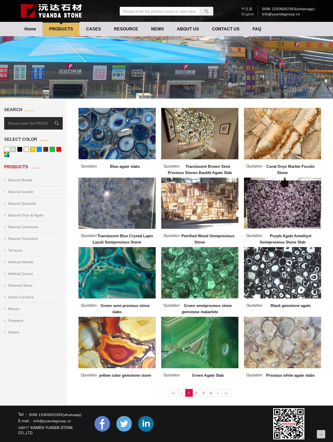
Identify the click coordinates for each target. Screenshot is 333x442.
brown (45, 149)
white (6, 149)
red (58, 149)
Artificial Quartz (20, 274)
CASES (93, 29)
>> (226, 392)
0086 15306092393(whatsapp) (288, 9)
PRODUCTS (61, 29)
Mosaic (14, 309)
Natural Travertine (23, 238)
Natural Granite (20, 192)
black (19, 149)
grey (13, 149)
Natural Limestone (23, 227)
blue (39, 149)
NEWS (157, 29)
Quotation (89, 166)
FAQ (257, 29)
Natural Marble (20, 180)
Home (30, 29)
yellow (32, 149)
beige (26, 149)
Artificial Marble (20, 262)
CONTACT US (226, 29)
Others (13, 332)
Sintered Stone (20, 285)
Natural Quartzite (22, 203)
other (6, 154)
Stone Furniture (21, 297)
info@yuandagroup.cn (281, 14)
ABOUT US (188, 29)
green (52, 149)
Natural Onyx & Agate (25, 215)
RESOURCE (126, 29)
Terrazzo (15, 250)
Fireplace (15, 320)
